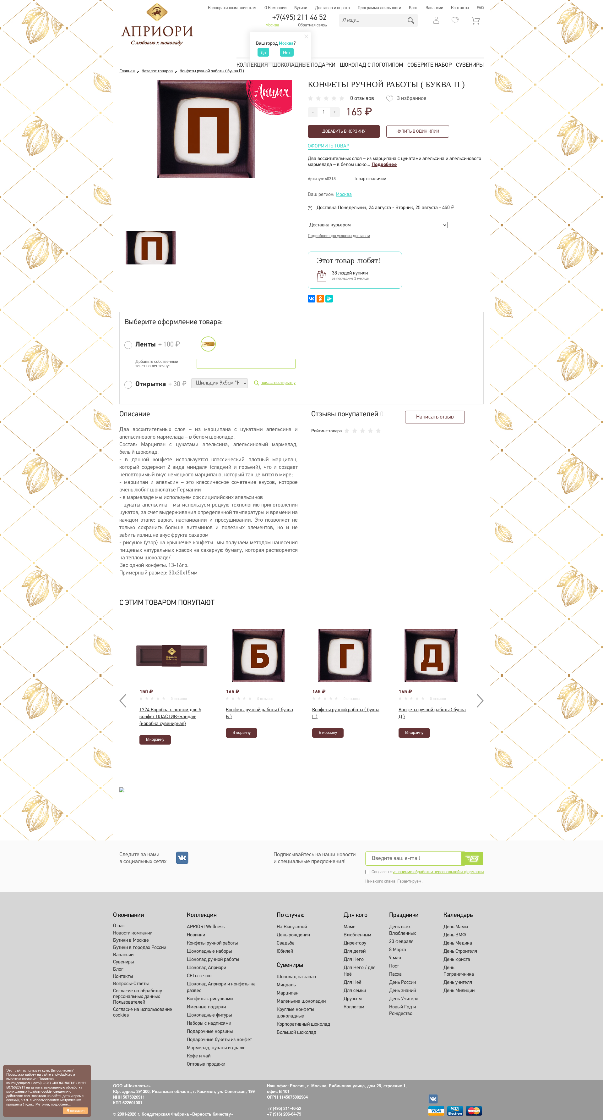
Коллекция (252, 65)
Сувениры (470, 65)
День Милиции (459, 990)
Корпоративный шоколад (303, 1024)
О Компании (275, 8)
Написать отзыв (435, 417)
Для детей (355, 951)
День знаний (402, 990)
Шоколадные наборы (209, 951)
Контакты (460, 8)
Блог (413, 8)
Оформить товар (328, 146)
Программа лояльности (379, 8)
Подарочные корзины (210, 1031)
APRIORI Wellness (206, 926)
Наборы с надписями (209, 1023)
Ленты (145, 344)
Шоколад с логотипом (371, 65)
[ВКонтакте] (311, 298)
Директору (355, 943)
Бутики (300, 8)
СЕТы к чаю (199, 976)
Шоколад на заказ (296, 976)
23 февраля (401, 941)
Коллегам (354, 1007)
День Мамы (455, 926)
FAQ (480, 8)
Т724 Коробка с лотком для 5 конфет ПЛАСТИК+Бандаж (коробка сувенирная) (170, 716)
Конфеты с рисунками (210, 998)
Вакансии (434, 8)
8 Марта (397, 949)
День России (402, 982)
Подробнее (384, 164)
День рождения (293, 935)
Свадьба (286, 943)
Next (479, 700)
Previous (124, 700)
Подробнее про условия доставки (339, 236)
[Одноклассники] (320, 298)
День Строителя (460, 951)
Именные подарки (206, 1007)
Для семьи (355, 990)
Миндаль (286, 985)
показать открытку (278, 382)
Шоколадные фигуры (209, 1015)
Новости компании (132, 933)
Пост (394, 966)
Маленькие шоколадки (301, 1001)
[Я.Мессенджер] (329, 298)
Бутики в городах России (139, 947)
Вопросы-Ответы (131, 983)
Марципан (287, 993)
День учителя (457, 982)
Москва (272, 25)
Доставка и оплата (332, 8)
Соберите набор (429, 65)
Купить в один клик (417, 131)
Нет (287, 52)
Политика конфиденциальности (30, 1080)
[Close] (306, 36)
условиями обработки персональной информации (438, 872)
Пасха (395, 974)
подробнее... (61, 1103)
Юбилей (285, 951)
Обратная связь (312, 25)
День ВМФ (454, 935)
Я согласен (75, 1110)
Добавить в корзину (344, 131)
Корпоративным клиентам (232, 8)
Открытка (150, 384)
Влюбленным (357, 935)
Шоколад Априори (206, 967)
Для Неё (352, 982)
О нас (119, 926)
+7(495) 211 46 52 (299, 18)
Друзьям (353, 998)
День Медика (457, 943)
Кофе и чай (198, 1056)
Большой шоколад (296, 1032)
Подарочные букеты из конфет (219, 1039)
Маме (350, 926)
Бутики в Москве (131, 940)
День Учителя (403, 998)
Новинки (196, 935)
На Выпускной (292, 926)
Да (263, 52)
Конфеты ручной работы (212, 943)
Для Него (354, 959)
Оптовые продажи (206, 1064)
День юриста (456, 959)
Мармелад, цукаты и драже (216, 1048)
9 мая (395, 958)
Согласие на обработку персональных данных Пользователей (137, 997)
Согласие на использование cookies (142, 1012)
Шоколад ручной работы (213, 959)
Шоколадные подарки (303, 65)
